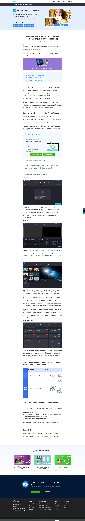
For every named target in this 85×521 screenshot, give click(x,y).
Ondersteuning (69, 1)
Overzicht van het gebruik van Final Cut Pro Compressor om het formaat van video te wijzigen (42, 467)
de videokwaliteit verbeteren (53, 421)
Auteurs (56, 507)
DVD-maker (31, 509)
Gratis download (19, 25)
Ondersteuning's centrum (68, 503)
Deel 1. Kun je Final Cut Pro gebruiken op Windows (35, 75)
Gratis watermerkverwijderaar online (45, 507)
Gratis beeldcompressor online (44, 511)
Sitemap (56, 511)
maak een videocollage (46, 250)
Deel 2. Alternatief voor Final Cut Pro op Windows (34, 77)
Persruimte (56, 509)
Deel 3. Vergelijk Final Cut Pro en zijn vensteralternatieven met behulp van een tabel (40, 78)
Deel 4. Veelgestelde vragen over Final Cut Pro (34, 80)
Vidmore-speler (31, 507)
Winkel (54, 1)
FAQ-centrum (66, 505)
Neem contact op (57, 505)
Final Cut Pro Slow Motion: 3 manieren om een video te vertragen (63, 467)
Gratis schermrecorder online (44, 503)
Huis (13, 4)
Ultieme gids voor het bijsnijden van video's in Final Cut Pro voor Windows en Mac (22, 467)
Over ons (56, 503)
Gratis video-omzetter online (43, 505)
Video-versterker (31, 511)
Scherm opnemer (32, 505)
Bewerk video (20, 4)
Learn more (52, 520)
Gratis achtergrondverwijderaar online (45, 509)
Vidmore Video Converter (28, 11)
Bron (64, 1)
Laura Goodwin (36, 41)
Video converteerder (32, 503)
